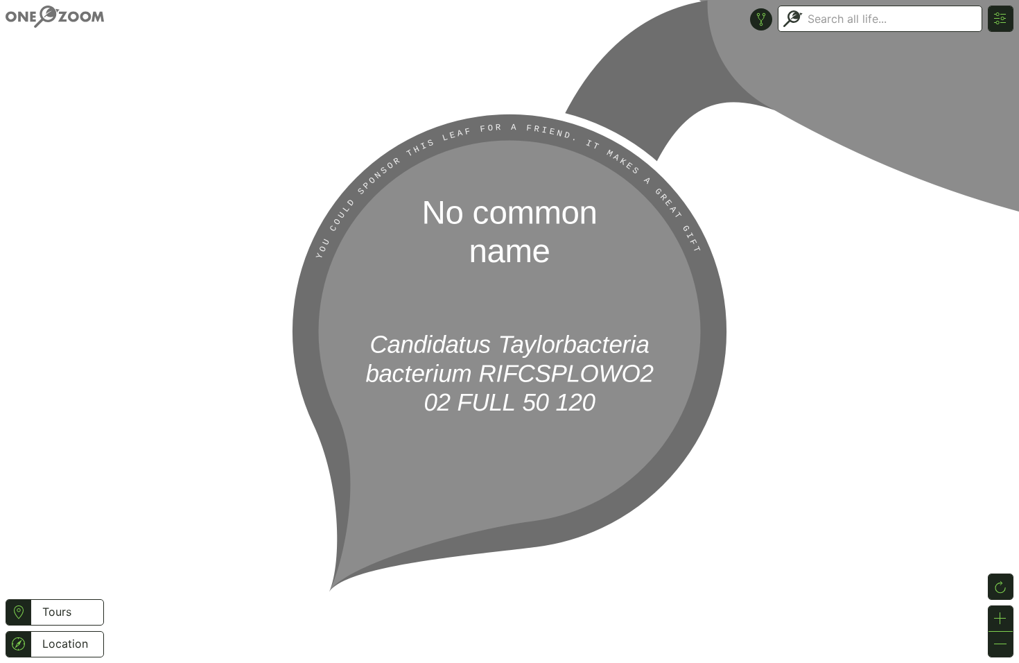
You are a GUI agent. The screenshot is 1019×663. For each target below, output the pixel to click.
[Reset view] (1000, 586)
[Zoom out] (1000, 644)
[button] (18, 612)
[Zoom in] (1000, 618)
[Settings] (1000, 18)
